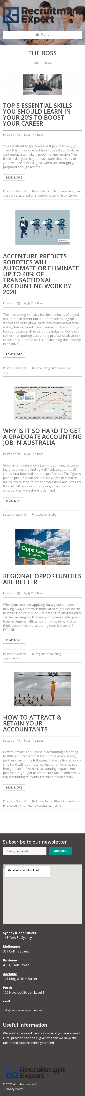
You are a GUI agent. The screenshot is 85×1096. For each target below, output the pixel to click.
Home (36, 62)
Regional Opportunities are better (42, 579)
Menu (45, 34)
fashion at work (48, 195)
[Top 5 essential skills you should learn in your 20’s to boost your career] (42, 84)
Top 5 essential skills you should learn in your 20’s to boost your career (37, 114)
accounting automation (51, 368)
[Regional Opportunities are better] (42, 546)
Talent (57, 805)
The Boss (37, 135)
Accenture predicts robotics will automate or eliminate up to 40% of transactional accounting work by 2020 (41, 274)
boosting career (64, 191)
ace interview (44, 191)
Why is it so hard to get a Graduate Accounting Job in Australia (42, 437)
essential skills (28, 195)
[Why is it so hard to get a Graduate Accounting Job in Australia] (42, 403)
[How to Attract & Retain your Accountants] (42, 689)
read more (14, 177)
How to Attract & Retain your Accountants (32, 723)
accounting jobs (46, 514)
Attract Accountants (66, 801)
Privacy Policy (14, 1089)
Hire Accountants (14, 805)
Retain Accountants (38, 805)
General (21, 191)
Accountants (44, 801)
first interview (68, 195)
